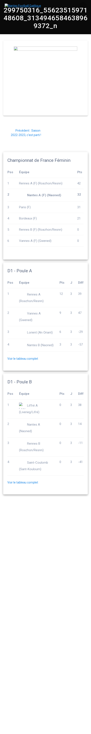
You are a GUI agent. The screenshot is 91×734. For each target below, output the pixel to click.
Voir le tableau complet (22, 358)
